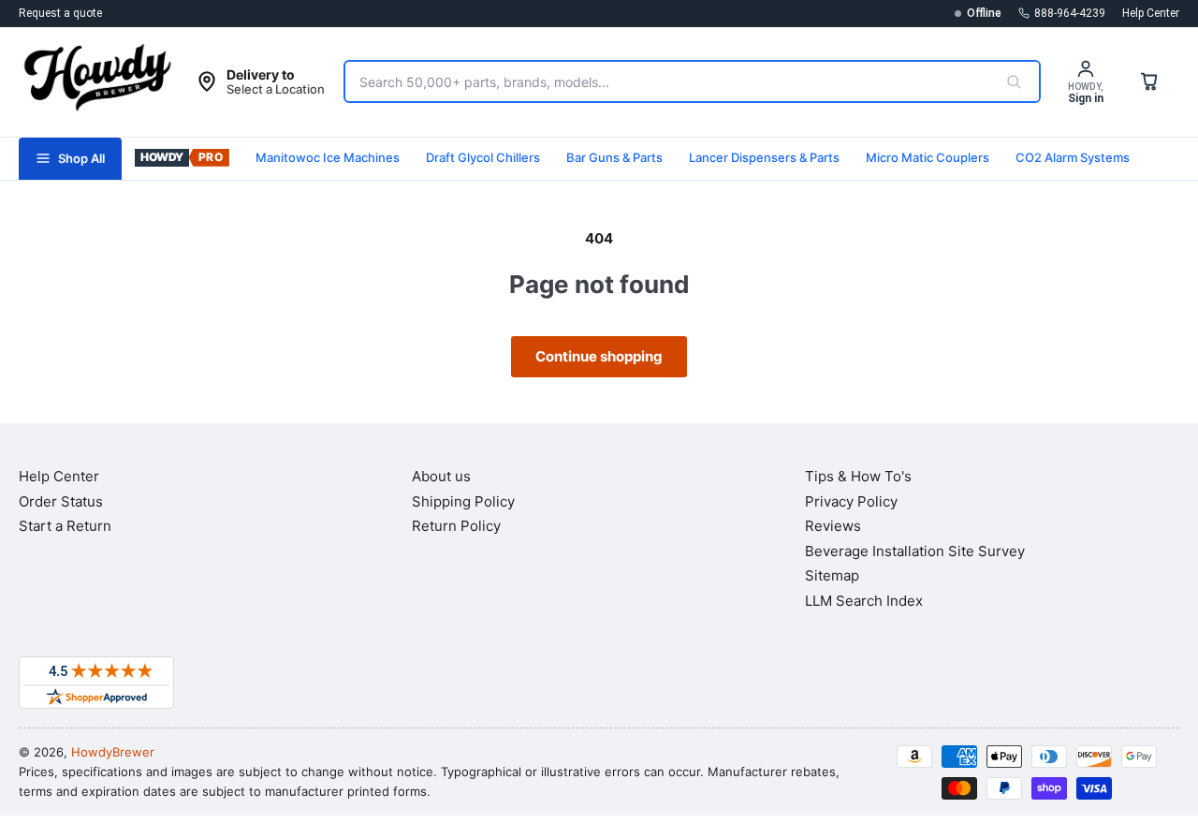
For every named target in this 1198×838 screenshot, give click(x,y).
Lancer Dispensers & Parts (764, 157)
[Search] (1013, 81)
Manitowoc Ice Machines (328, 157)
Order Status (61, 501)
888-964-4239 (1069, 13)
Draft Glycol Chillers (483, 157)
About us (441, 476)
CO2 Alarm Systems (1072, 157)
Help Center (1150, 13)
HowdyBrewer (112, 751)
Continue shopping (599, 356)
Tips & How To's (858, 476)
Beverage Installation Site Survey (915, 551)
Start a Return (65, 526)
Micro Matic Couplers (927, 157)
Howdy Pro (182, 159)
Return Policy (456, 526)
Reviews (833, 526)
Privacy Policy (851, 501)
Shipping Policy (463, 501)
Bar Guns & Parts (614, 157)
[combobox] (666, 81)
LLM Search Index (864, 601)
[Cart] (1149, 82)
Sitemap (832, 575)
